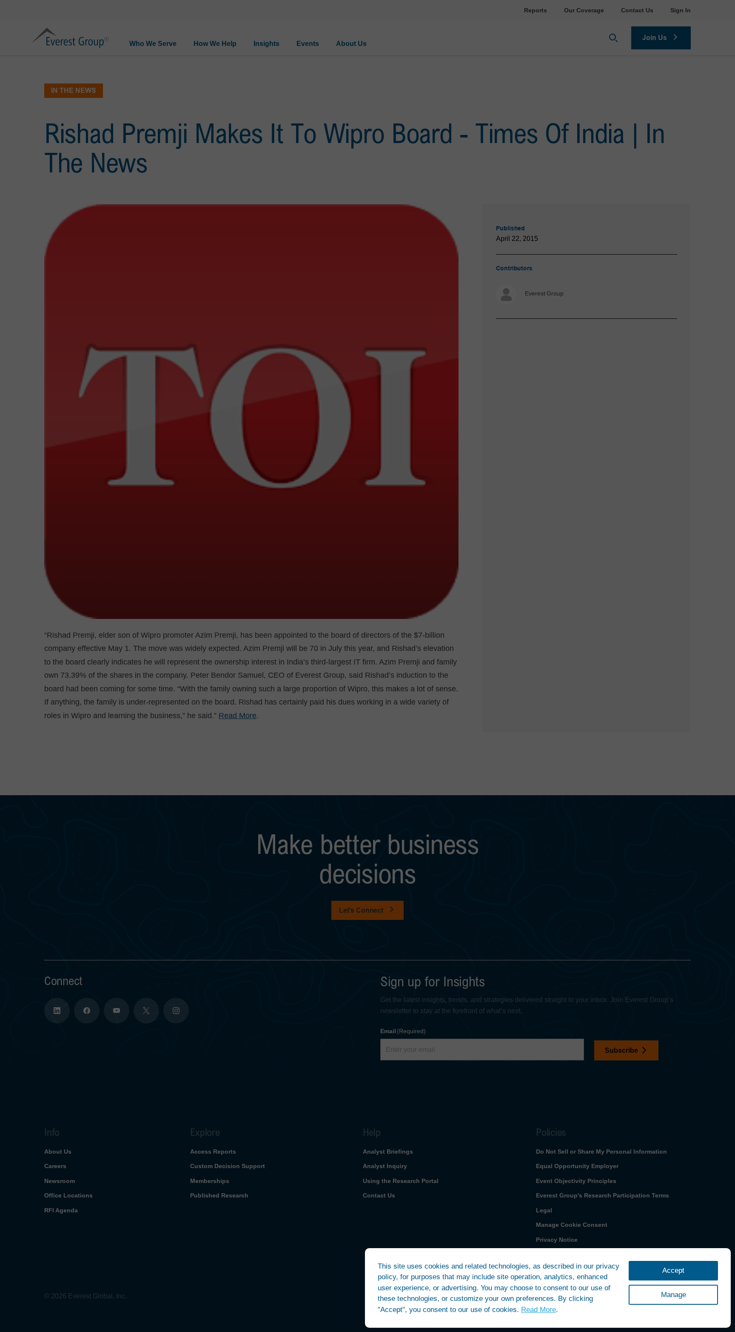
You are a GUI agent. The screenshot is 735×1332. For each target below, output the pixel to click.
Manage (673, 1295)
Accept (673, 1270)
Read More (538, 1310)
